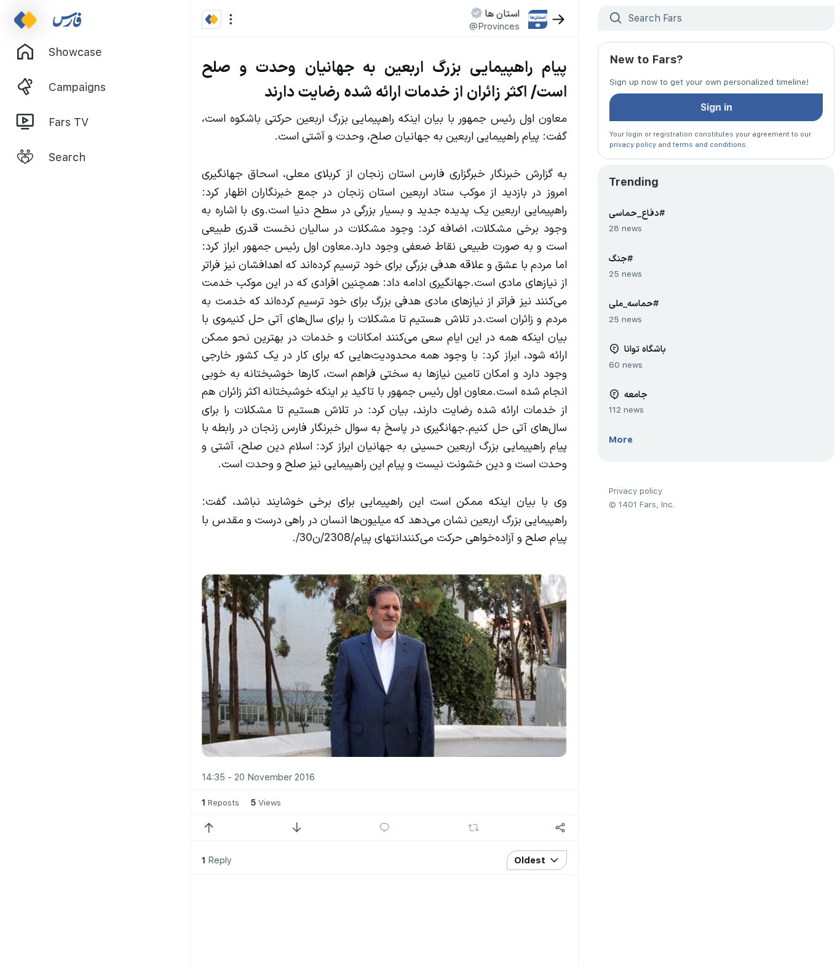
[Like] (209, 828)
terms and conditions (709, 144)
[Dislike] (297, 828)
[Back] (558, 19)
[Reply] (385, 828)
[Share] (560, 828)
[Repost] (474, 827)
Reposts (220, 802)
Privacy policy (635, 490)
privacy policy (632, 144)
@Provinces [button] (494, 26)
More (621, 439)
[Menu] (231, 19)
